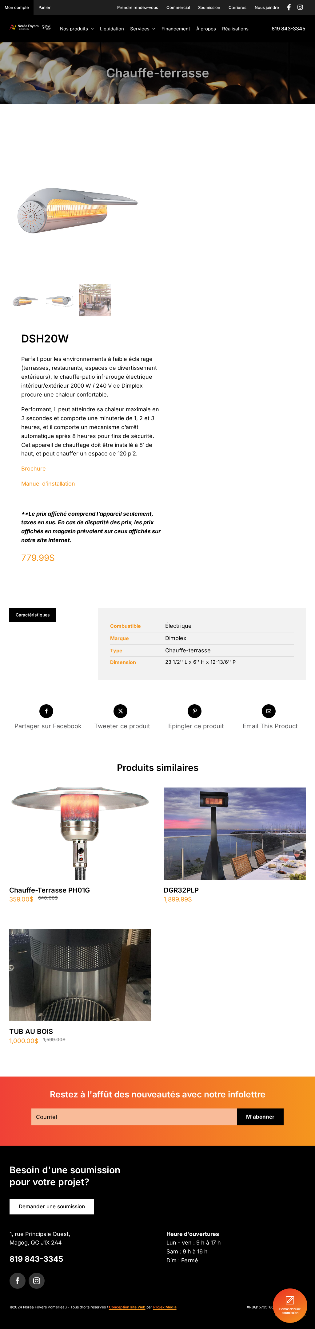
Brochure (33, 468)
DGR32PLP (181, 890)
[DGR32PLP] (235, 792)
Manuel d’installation (48, 483)
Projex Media (165, 1307)
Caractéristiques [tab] (33, 614)
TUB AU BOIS (31, 1031)
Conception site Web (127, 1307)
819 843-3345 (36, 1259)
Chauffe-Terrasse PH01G (49, 890)
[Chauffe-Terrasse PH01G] (80, 792)
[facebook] (18, 1281)
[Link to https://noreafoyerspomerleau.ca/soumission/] (290, 1305)
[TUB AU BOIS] (80, 933)
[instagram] (37, 1281)
